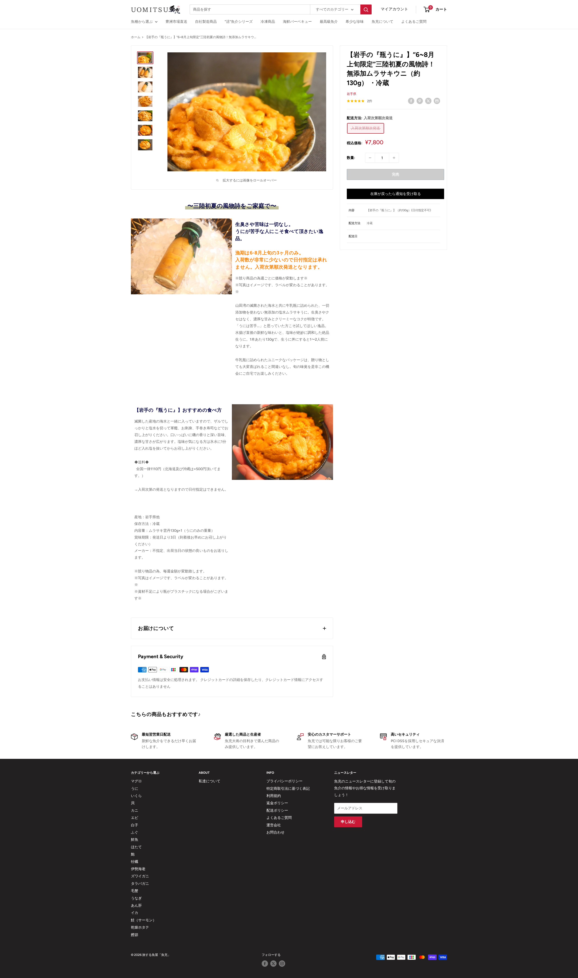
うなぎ (136, 898)
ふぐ (134, 832)
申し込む (348, 822)
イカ (134, 913)
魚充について (382, 21)
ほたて (136, 847)
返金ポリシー (277, 803)
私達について (209, 781)
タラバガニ (140, 883)
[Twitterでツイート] (428, 100)
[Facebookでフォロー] (265, 963)
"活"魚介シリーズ (239, 21)
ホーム (135, 37)
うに (134, 788)
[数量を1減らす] (370, 158)
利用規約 (273, 796)
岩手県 (351, 94)
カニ (134, 810)
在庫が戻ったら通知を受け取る (395, 194)
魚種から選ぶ (142, 21)
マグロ (136, 781)
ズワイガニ (140, 876)
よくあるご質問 (414, 21)
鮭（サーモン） (143, 920)
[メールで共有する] (437, 100)
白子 (134, 825)
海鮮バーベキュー (297, 21)
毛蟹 (134, 891)
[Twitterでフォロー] (273, 963)
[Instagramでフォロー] (282, 963)
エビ (134, 817)
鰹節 (134, 935)
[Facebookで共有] (411, 100)
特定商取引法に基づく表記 (288, 788)
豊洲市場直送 (176, 21)
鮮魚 (134, 839)
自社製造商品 (206, 21)
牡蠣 (134, 862)
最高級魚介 (329, 21)
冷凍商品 (268, 21)
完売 (395, 174)
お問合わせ (275, 832)
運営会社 (273, 825)
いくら (136, 796)
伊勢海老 (138, 869)
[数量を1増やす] (394, 158)
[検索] (366, 9)
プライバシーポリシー (284, 781)
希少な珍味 (355, 21)
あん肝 (136, 905)
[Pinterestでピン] (420, 100)
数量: (351, 158)
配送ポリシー (277, 810)
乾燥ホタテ (140, 927)
